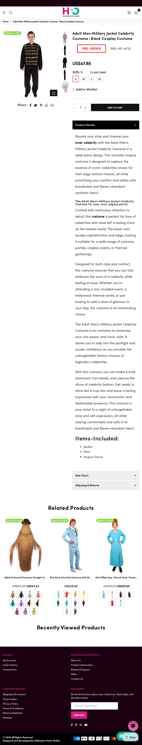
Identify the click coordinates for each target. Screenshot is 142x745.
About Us (76, 660)
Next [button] (56, 64)
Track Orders (10, 699)
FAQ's (74, 674)
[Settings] (129, 12)
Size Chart (99, 72)
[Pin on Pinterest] (41, 105)
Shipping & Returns (87, 485)
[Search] (10, 12)
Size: (89, 72)
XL (100, 78)
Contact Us (77, 678)
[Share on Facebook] (30, 105)
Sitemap (7, 717)
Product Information (82, 665)
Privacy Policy (10, 703)
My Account (9, 660)
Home (6, 21)
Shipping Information (14, 694)
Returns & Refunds (12, 713)
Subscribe (79, 714)
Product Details (85, 125)
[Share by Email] (52, 105)
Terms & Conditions (13, 708)
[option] (31, 64)
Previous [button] (5, 62)
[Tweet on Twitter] (35, 105)
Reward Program (80, 669)
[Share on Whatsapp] (46, 105)
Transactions (10, 669)
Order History (10, 665)
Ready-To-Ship (12, 33)
